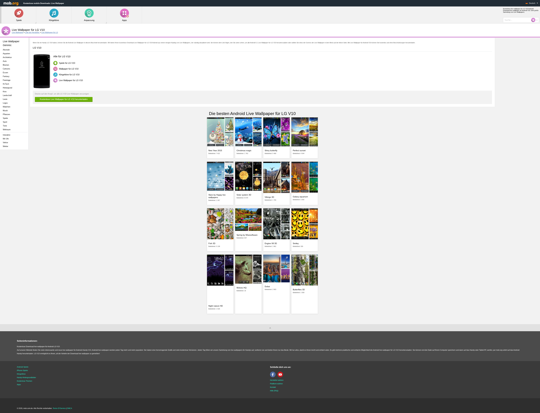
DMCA (69, 408)
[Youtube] (280, 377)
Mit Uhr (6, 139)
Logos (5, 103)
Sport (5, 122)
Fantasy (6, 76)
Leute (5, 99)
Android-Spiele (22, 367)
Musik (5, 111)
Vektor (5, 142)
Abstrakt (6, 50)
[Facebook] (273, 377)
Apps (19, 385)
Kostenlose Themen (24, 381)
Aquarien (6, 54)
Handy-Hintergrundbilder (26, 378)
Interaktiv (6, 135)
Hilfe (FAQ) (274, 391)
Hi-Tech (6, 84)
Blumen (6, 65)
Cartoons (6, 69)
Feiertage (6, 80)
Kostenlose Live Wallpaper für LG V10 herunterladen (64, 99)
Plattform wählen (276, 384)
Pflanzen (6, 114)
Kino (4, 92)
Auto (5, 61)
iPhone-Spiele (22, 370)
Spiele (5, 118)
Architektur (7, 57)
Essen (5, 73)
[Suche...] (534, 20)
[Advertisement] (15, 196)
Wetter (5, 146)
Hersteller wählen (277, 380)
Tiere (5, 126)
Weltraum (7, 130)
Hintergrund (7, 88)
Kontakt (273, 387)
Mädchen (6, 107)
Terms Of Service (59, 408)
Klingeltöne (21, 374)
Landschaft (7, 95)
